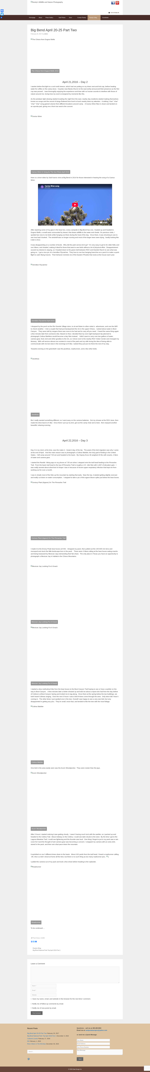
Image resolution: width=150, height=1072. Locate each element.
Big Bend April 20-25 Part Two (37, 1033)
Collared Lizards (32, 1038)
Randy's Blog (37, 948)
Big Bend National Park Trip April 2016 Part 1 (47, 950)
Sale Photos (62, 17)
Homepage (32, 17)
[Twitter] (2, 14)
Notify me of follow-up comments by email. (48, 1004)
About (40, 17)
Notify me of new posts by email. (44, 1008)
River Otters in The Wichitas (36, 1044)
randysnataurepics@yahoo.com (96, 1030)
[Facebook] (2, 10)
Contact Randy (81, 17)
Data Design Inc (77, 1069)
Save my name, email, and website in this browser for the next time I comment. (61, 999)
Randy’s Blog (93, 17)
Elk (28, 1041)
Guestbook (105, 17)
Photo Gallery (49, 17)
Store (70, 17)
